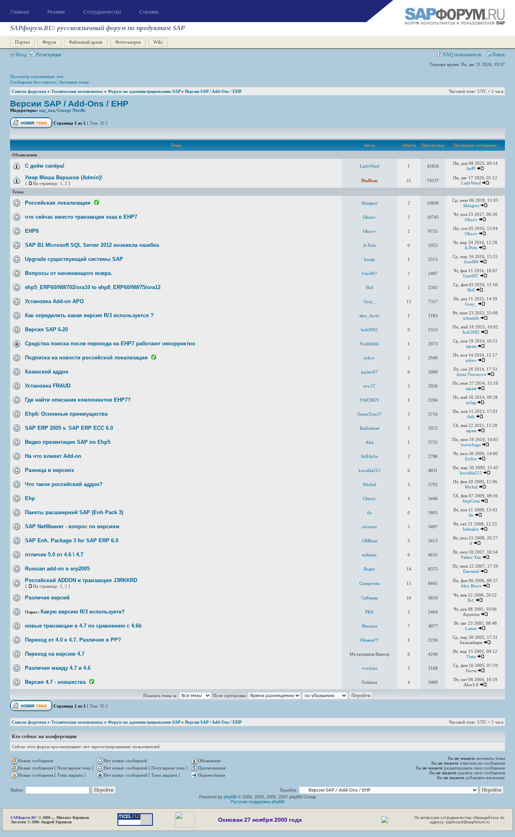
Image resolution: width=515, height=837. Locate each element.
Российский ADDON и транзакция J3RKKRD (81, 580)
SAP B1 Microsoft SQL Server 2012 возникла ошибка (92, 245)
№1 (471, 600)
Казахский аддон (46, 372)
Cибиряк (369, 597)
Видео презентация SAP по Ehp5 (67, 442)
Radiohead (369, 428)
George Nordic (71, 110)
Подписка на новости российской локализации (86, 358)
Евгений (471, 571)
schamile (471, 318)
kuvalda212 (369, 470)
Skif (369, 287)
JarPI (471, 168)
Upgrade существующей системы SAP (74, 259)
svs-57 (369, 386)
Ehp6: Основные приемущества (66, 414)
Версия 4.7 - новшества (55, 682)
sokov (369, 357)
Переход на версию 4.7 (54, 654)
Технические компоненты (77, 91)
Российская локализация (58, 203)
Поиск (498, 54)
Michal (369, 484)
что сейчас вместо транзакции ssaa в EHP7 (81, 217)
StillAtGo (369, 456)
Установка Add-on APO (54, 301)
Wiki (158, 42)
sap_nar (46, 110)
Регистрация (48, 54)
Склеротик (369, 583)
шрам (471, 346)
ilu (369, 512)
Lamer (471, 628)
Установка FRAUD (47, 386)
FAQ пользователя (461, 54)
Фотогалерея (128, 42)
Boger (369, 568)
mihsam (369, 554)
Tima (471, 656)
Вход (21, 54)
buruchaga (471, 444)
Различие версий (47, 598)
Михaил (369, 626)
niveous (369, 526)
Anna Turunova (471, 374)
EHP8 (32, 231)
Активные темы (74, 82)
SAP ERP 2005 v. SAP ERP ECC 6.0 (69, 428)
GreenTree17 (369, 414)
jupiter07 (369, 371)
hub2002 (369, 329)
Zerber (471, 458)
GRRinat (369, 540)
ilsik (471, 416)
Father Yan (471, 557)
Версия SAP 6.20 (46, 329)
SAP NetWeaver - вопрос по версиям (72, 526)
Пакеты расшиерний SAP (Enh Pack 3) (74, 512)
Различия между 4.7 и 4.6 (58, 668)
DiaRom (369, 180)
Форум (49, 42)
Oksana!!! (369, 640)
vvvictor (369, 668)
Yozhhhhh (369, 343)
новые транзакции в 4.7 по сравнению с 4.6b (83, 626)
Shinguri (369, 203)
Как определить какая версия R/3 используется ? (89, 315)
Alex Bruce (471, 585)
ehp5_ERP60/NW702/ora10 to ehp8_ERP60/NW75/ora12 (93, 287)
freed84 (471, 261)
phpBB (230, 796)
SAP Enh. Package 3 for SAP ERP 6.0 (71, 540)
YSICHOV (369, 400)
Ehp (30, 498)
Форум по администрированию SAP (144, 91)
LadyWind (369, 166)
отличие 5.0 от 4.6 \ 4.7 (54, 555)
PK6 (369, 611)
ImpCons (471, 501)
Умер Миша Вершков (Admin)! (63, 177)
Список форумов (29, 91)
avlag (471, 402)
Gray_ (369, 301)
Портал (22, 42)
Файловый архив (86, 42)
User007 (369, 273)
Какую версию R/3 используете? (83, 612)
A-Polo (369, 245)
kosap (369, 259)
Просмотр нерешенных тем (36, 76)
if (471, 543)
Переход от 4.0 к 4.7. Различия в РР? (73, 640)
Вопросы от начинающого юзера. (68, 273)
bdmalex (471, 529)
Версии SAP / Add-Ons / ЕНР (213, 91)
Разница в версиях (49, 470)
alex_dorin (369, 315)
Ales (369, 442)
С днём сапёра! (44, 166)
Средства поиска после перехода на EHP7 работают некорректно (110, 344)
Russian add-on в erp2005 (57, 569)
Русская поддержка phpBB (257, 801)
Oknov (369, 217)
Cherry (369, 498)
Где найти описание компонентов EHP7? (78, 400)
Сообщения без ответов (33, 82)
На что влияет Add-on (53, 456)
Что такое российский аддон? (64, 484)
